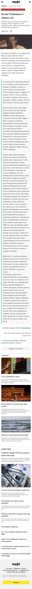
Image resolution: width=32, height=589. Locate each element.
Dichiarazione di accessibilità (16, 572)
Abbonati (16, 582)
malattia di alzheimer (8, 343)
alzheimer (22, 340)
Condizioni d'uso (24, 570)
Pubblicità (17, 568)
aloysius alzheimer (12, 340)
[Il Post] (16, 1)
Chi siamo (9, 568)
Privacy (23, 568)
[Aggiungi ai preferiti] (11, 31)
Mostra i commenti (16, 349)
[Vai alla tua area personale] (30, 2)
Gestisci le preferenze (10, 570)
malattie (18, 343)
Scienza (4, 6)
